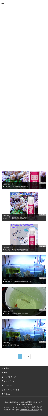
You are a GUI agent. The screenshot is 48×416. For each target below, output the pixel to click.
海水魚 (6, 368)
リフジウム (7, 385)
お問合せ (7, 394)
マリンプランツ (9, 381)
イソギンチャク (9, 377)
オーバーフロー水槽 (11, 390)
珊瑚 (5, 373)
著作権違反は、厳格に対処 (29, 410)
